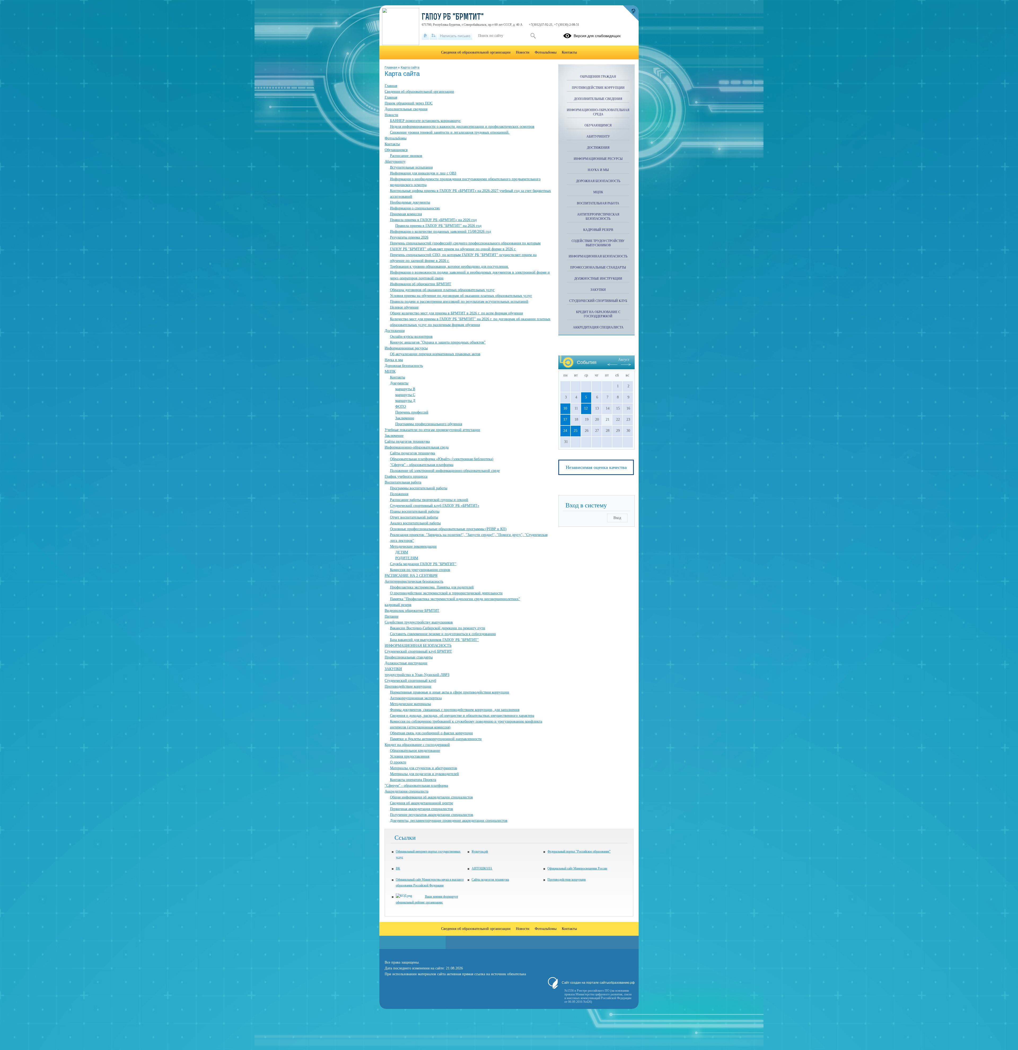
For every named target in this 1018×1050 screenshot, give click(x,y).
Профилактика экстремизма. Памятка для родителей (432, 587)
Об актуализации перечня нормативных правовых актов (435, 354)
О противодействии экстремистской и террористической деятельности (446, 593)
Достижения (395, 331)
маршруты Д (405, 401)
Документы (399, 383)
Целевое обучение (404, 307)
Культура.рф (480, 851)
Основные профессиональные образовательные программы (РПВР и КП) (448, 529)
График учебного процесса (406, 476)
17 (565, 419)
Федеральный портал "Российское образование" (579, 851)
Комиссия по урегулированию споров (420, 570)
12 (586, 408)
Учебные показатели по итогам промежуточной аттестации (432, 430)
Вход (617, 518)
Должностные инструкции (406, 663)
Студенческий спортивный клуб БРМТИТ (418, 651)
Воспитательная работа (403, 482)
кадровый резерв (398, 605)
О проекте (398, 762)
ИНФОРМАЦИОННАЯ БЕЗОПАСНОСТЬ (418, 646)
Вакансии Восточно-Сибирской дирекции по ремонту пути (437, 628)
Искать (533, 36)
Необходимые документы (410, 202)
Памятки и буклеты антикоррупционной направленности (436, 739)
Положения (399, 494)
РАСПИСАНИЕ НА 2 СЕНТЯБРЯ (411, 576)
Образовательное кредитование (415, 751)
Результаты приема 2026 (409, 237)
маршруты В (405, 389)
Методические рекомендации (413, 546)
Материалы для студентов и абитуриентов (423, 768)
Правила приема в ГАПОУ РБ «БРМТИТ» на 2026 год (433, 220)
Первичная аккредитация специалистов (421, 809)
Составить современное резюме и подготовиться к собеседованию (443, 634)
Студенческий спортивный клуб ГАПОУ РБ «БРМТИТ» (434, 506)
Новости (391, 115)
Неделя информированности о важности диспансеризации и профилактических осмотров (462, 127)
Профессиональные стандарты (409, 657)
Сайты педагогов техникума (407, 441)
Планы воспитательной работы (414, 511)
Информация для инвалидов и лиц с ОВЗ (423, 173)
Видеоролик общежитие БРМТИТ (412, 611)
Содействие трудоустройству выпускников (419, 622)
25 (575, 431)
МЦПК (390, 372)
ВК (398, 868)
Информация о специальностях (415, 208)
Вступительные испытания (411, 167)
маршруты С (405, 395)
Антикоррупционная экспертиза (416, 698)
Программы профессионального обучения (428, 424)
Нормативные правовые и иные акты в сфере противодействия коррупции (449, 692)
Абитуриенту (395, 162)
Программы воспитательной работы (418, 488)
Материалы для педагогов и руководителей (424, 774)
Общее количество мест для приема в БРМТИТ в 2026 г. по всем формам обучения (456, 313)
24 (565, 431)
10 (565, 408)
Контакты (392, 144)
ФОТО (400, 406)
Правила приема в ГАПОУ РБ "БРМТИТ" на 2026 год (438, 226)
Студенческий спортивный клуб (410, 681)
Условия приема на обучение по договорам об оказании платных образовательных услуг (461, 296)
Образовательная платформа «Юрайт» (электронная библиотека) (441, 459)
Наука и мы (394, 360)
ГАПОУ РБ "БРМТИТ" (453, 17)
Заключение (404, 418)
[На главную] (425, 36)
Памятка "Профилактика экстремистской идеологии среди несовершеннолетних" (455, 599)
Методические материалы (410, 704)
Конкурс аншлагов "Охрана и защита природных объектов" (438, 342)
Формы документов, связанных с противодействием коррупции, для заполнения (454, 710)
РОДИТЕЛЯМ (406, 558)
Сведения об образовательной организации (419, 92)
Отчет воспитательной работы (414, 517)
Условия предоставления (409, 756)
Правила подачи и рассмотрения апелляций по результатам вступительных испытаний (459, 302)
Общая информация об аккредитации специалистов (431, 797)
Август (623, 360)
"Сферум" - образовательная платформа (421, 465)
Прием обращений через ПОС (409, 103)
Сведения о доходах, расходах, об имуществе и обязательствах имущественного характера (462, 716)
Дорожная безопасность (404, 366)
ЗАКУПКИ (393, 669)
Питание (391, 616)
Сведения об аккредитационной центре (421, 803)
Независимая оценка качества (596, 467)
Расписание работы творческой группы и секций (429, 500)
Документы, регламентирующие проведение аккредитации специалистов (448, 821)
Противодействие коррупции (408, 686)
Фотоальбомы (395, 138)
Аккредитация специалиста (406, 791)
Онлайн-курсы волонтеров (411, 337)
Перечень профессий (411, 412)
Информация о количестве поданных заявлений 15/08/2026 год (440, 232)
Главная (391, 67)
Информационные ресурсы (406, 348)
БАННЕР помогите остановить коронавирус (425, 121)
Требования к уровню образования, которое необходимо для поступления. (449, 267)
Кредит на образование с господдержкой (417, 745)
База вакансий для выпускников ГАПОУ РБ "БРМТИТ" (434, 640)
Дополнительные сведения (406, 109)
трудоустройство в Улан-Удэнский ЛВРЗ (417, 675)
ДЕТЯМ (401, 552)
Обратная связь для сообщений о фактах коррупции (431, 733)
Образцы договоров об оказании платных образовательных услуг (442, 290)
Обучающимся (396, 150)
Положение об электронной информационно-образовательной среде (445, 471)
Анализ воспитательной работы (415, 523)
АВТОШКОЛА (482, 868)
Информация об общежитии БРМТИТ (420, 284)
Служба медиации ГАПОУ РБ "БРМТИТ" (423, 564)
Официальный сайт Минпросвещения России (577, 868)
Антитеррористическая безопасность (414, 581)
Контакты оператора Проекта (413, 780)
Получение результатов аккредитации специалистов (431, 815)
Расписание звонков (406, 156)
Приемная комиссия (406, 214)
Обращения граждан (598, 76)
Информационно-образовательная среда (417, 447)
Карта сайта (410, 67)
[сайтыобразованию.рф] (631, 13)
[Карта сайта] (433, 36)
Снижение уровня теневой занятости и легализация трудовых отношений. (450, 132)
